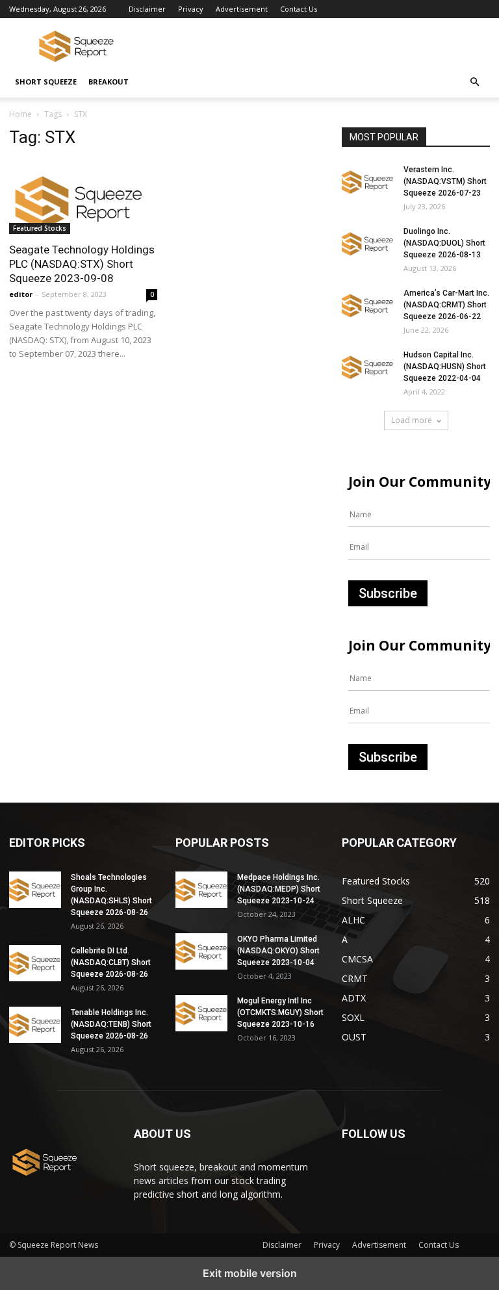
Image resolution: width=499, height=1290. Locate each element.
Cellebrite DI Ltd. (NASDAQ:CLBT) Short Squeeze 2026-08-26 (111, 962)
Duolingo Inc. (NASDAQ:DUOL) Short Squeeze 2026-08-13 (444, 243)
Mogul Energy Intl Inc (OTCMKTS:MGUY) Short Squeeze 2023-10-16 (280, 1012)
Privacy (190, 9)
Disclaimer (147, 9)
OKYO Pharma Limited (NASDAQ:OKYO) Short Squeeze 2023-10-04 (278, 951)
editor (20, 294)
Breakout (108, 81)
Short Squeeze (46, 81)
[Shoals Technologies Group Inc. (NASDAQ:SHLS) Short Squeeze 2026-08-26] (35, 889)
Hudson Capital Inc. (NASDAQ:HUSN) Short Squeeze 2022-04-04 (444, 366)
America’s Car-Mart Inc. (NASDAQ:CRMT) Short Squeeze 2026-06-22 (446, 305)
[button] (474, 82)
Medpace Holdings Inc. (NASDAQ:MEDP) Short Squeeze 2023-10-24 (278, 889)
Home (20, 114)
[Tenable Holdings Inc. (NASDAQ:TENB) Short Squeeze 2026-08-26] (35, 1025)
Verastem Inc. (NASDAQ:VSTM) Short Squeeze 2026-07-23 (445, 181)
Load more (411, 420)
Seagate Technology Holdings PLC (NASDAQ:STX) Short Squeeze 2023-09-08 (82, 264)
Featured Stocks (39, 228)
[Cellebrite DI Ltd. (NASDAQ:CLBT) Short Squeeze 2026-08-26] (35, 963)
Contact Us (298, 9)
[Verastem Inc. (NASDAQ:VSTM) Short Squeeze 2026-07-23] (368, 182)
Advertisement (242, 9)
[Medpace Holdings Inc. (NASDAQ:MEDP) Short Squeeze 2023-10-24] (201, 889)
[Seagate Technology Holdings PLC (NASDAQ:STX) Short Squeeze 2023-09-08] (83, 197)
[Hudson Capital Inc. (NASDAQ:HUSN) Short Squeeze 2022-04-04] (368, 367)
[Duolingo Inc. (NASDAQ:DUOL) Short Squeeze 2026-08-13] (368, 244)
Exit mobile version (250, 1273)
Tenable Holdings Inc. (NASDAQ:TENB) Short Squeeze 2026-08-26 (111, 1024)
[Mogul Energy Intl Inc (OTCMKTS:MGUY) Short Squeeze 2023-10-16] (201, 1013)
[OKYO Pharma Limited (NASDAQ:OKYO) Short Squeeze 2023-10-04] (201, 951)
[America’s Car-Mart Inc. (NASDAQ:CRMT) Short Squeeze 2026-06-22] (368, 305)
